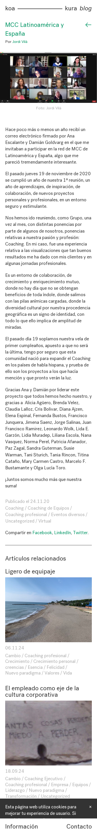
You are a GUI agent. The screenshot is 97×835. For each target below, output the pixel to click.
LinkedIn (62, 532)
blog (86, 8)
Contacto (79, 826)
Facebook (42, 532)
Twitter (80, 532)
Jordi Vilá (19, 41)
